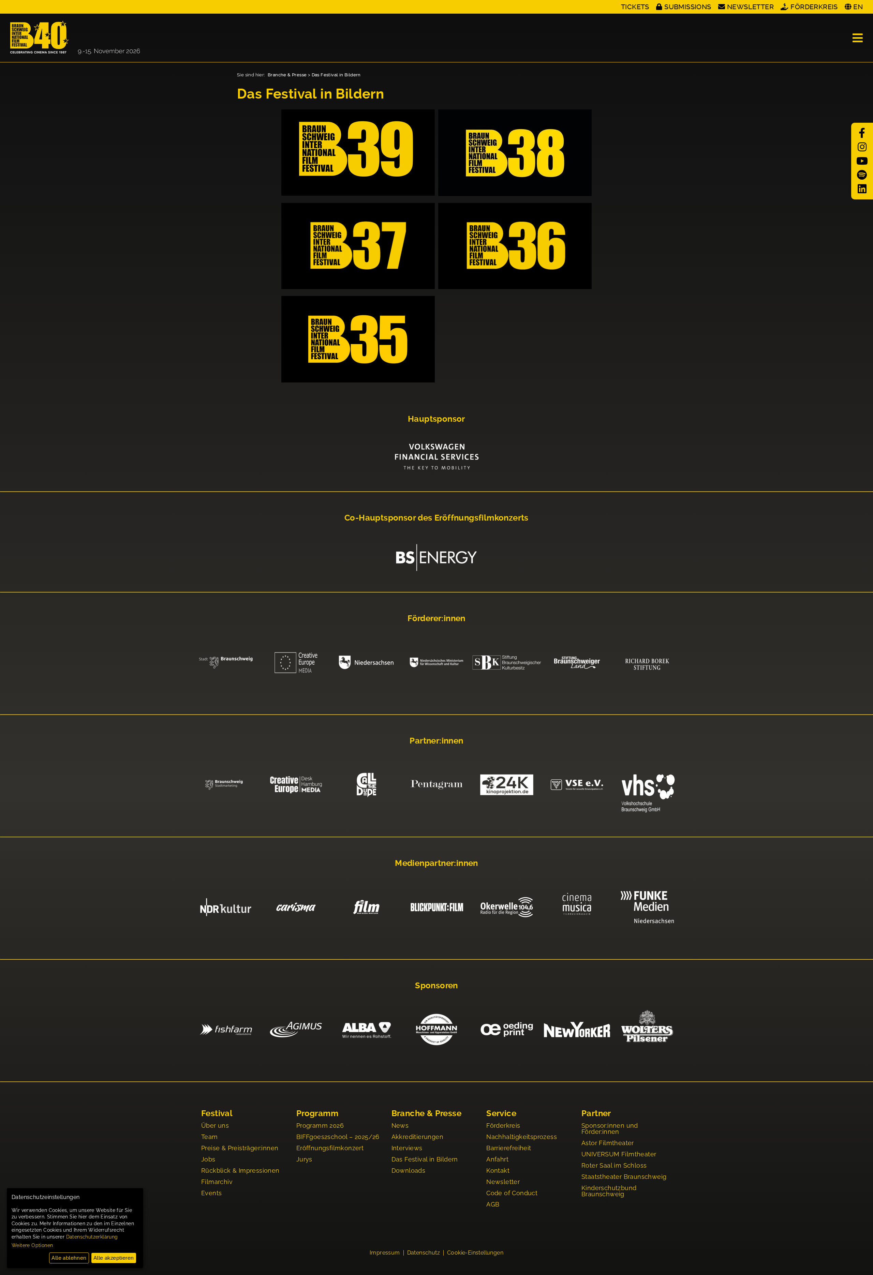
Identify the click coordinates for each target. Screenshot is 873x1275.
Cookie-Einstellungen (475, 1253)
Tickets (635, 7)
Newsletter (750, 7)
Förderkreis (814, 7)
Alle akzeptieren (113, 1258)
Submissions (687, 7)
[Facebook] (862, 133)
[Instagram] (862, 147)
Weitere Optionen (32, 1245)
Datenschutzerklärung (92, 1237)
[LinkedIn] (862, 189)
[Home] (75, 37)
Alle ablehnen (68, 1258)
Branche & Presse (287, 74)
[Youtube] (862, 161)
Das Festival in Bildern (336, 74)
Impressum (385, 1253)
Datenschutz (423, 1253)
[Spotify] (862, 175)
